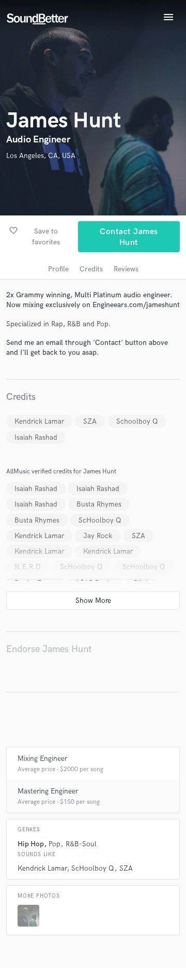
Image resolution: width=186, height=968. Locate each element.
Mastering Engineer (48, 791)
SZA (90, 421)
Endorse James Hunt (48, 649)
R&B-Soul (81, 844)
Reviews (126, 269)
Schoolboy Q (137, 421)
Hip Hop (31, 844)
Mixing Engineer (42, 758)
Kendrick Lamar (39, 421)
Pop (54, 844)
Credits (91, 269)
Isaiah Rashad (35, 437)
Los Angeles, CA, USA (40, 155)
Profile (58, 269)
